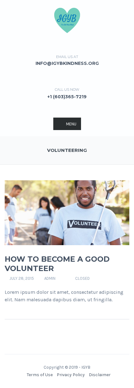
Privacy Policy (71, 374)
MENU (71, 124)
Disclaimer (100, 374)
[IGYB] (67, 20)
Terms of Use (40, 374)
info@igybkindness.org (67, 63)
